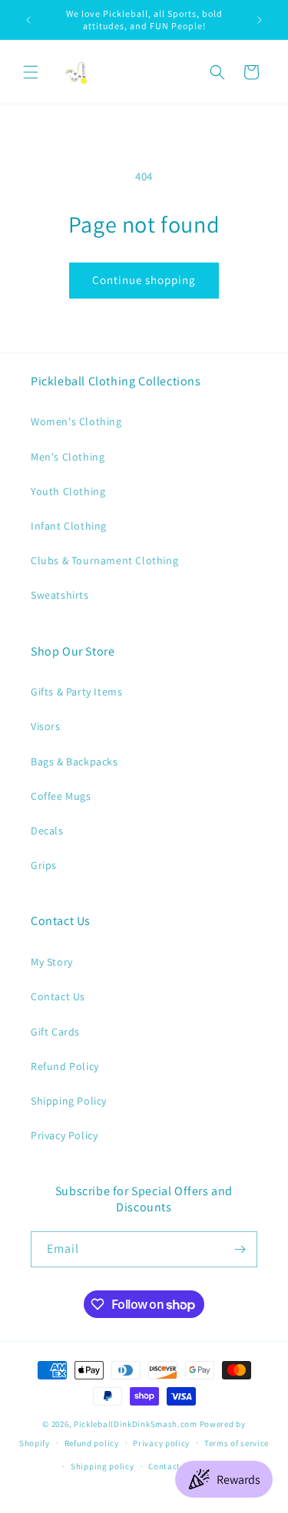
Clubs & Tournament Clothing (104, 560)
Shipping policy (102, 1466)
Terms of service (236, 1443)
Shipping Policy (69, 1101)
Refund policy (92, 1443)
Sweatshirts (60, 595)
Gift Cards (55, 1032)
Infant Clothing (69, 526)
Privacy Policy (64, 1135)
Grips (44, 865)
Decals (47, 830)
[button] (31, 72)
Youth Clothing (68, 491)
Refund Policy (65, 1066)
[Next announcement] (259, 20)
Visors (46, 726)
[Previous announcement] (28, 20)
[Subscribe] (240, 1249)
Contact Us (58, 996)
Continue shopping (144, 280)
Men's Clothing (67, 457)
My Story (52, 962)
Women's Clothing (76, 421)
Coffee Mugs (61, 796)
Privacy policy (161, 1443)
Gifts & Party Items (76, 692)
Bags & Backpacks (74, 761)
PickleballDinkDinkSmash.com (135, 1424)
